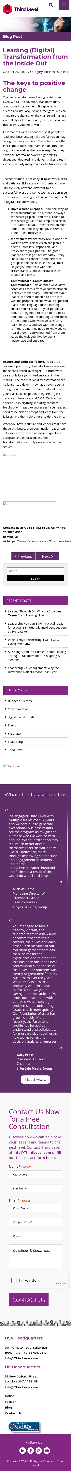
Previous (24, 556)
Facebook (30, 1450)
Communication (18, 709)
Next (46, 556)
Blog (8, 1407)
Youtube (47, 1450)
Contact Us (13, 1413)
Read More (35, 1079)
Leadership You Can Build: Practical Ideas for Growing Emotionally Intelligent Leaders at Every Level (37, 627)
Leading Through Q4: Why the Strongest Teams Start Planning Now (35, 613)
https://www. (17, 541)
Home (9, 1396)
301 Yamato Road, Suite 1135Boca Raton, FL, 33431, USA (26, 1350)
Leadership (15, 742)
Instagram (39, 1450)
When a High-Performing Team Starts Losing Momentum (33, 641)
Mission (10, 1402)
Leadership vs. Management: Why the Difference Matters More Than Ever (33, 670)
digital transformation (22, 717)
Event (12, 725)
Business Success (56, 72)
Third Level (15, 750)
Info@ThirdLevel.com (21, 1358)
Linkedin (22, 1450)
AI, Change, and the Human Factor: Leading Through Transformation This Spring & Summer (37, 656)
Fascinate (14, 733)
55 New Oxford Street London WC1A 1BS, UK (21, 1378)
